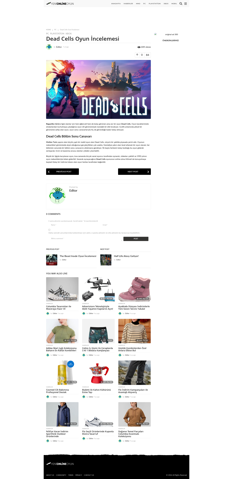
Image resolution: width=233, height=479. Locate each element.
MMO (138, 3)
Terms (70, 475)
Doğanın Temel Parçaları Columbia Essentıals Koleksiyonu (130, 434)
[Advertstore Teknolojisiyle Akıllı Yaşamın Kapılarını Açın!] (98, 289)
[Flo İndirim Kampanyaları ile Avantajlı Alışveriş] (134, 372)
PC (144, 3)
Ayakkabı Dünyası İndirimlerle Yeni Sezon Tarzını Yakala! (134, 307)
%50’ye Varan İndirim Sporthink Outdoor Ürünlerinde (57, 434)
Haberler (128, 3)
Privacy (78, 475)
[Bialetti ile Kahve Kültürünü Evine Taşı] (98, 372)
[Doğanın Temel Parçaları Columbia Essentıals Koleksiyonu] (134, 414)
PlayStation (155, 3)
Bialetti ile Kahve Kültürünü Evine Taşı (96, 391)
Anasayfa (116, 3)
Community (61, 475)
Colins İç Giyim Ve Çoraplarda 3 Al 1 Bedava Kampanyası (97, 349)
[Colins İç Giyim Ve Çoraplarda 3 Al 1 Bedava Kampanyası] (98, 331)
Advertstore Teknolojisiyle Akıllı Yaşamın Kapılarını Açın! (97, 307)
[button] (180, 3)
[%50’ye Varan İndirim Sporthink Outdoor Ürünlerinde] (62, 414)
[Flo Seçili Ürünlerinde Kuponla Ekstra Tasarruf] (98, 414)
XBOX (166, 3)
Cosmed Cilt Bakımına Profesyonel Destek (57, 391)
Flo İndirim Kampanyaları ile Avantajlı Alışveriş (133, 391)
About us (50, 475)
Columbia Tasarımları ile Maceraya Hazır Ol (58, 307)
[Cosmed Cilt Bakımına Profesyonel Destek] (62, 372)
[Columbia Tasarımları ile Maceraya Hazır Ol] (62, 289)
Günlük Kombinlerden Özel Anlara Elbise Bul (132, 349)
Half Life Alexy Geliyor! (126, 256)
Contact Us (89, 475)
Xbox (69, 34)
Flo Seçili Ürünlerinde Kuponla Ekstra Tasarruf (98, 432)
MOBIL (174, 3)
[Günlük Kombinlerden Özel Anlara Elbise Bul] (134, 331)
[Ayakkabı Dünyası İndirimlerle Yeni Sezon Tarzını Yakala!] (134, 289)
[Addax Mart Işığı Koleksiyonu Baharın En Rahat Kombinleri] (62, 331)
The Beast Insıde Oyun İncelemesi (78, 256)
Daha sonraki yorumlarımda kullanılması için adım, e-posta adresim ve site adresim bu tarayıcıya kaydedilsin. (94, 233)
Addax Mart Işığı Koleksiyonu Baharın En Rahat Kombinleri (61, 349)
